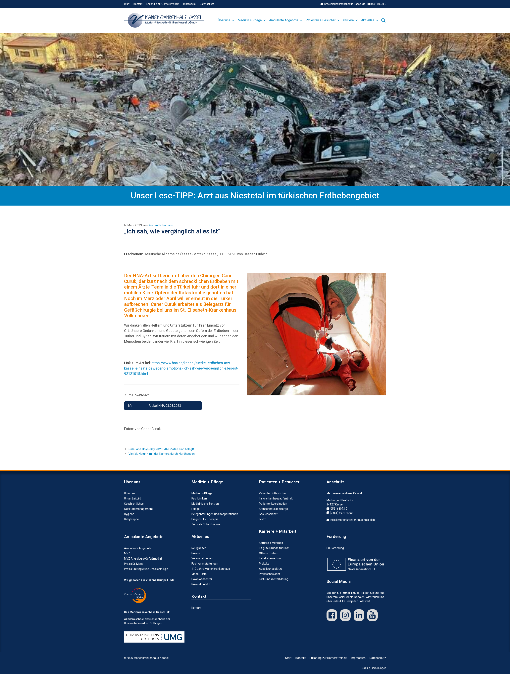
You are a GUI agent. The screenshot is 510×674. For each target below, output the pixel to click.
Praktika (264, 563)
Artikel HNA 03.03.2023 (165, 406)
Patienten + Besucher (320, 20)
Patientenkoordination (273, 503)
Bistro (262, 519)
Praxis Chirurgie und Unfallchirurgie (146, 569)
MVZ (127, 553)
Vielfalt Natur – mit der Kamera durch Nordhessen (161, 454)
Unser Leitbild (132, 498)
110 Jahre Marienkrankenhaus (210, 568)
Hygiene (129, 514)
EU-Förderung (335, 548)
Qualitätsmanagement (138, 508)
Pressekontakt (200, 584)
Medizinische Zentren (205, 503)
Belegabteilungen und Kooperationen (214, 514)
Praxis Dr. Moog (133, 563)
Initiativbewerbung (270, 558)
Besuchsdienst (268, 514)
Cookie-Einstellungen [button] (374, 667)
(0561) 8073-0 (378, 3)
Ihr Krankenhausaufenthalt (276, 498)
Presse (195, 553)
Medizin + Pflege (250, 20)
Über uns (224, 20)
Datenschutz (207, 3)
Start (126, 3)
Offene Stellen (268, 553)
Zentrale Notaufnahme (206, 524)
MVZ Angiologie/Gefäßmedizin (143, 558)
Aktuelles (367, 20)
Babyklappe (131, 519)
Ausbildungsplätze (270, 568)
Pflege (195, 508)
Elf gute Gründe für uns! (274, 548)
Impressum (189, 3)
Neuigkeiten (198, 548)
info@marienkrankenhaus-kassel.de (344, 3)
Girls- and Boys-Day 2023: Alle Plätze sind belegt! (161, 449)
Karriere (348, 20)
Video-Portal (199, 573)
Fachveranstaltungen (204, 563)
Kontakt (137, 3)
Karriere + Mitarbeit (271, 542)
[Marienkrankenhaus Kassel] (165, 20)
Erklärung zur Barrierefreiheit (162, 3)
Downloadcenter (201, 579)
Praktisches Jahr (269, 573)
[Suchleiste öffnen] (383, 19)
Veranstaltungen (202, 558)
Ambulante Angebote (283, 20)
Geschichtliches (134, 503)
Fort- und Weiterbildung (273, 579)
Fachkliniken (199, 498)
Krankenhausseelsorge (273, 508)
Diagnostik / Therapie (204, 519)
